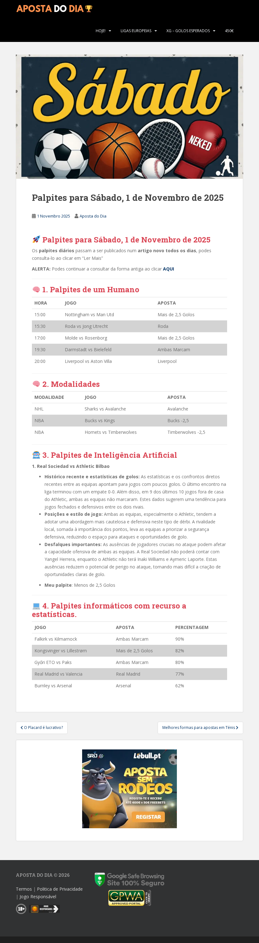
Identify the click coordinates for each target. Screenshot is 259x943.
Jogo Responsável (38, 896)
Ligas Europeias (136, 30)
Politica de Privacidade (60, 889)
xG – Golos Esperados (188, 30)
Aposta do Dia (93, 216)
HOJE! (100, 30)
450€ (229, 30)
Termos (24, 889)
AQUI (168, 269)
